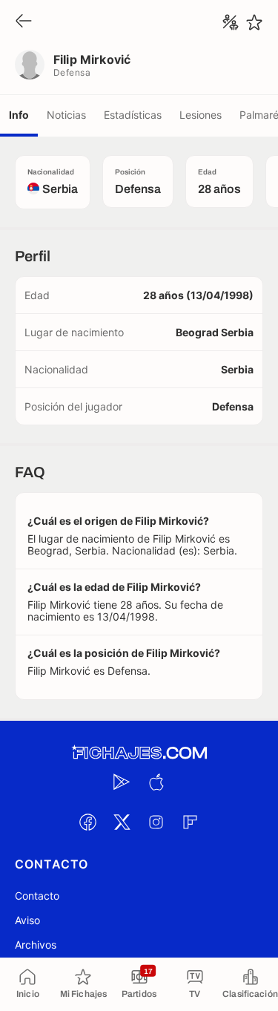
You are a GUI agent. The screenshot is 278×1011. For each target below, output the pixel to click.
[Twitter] (122, 822)
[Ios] (156, 781)
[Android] (122, 781)
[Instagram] (156, 822)
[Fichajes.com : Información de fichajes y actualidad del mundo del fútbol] (139, 753)
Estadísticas (133, 114)
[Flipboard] (190, 822)
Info (19, 114)
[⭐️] (254, 22)
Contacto (37, 895)
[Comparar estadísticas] (230, 22)
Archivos (35, 944)
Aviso (27, 920)
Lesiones (200, 114)
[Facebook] (88, 822)
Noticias (66, 114)
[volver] (24, 22)
